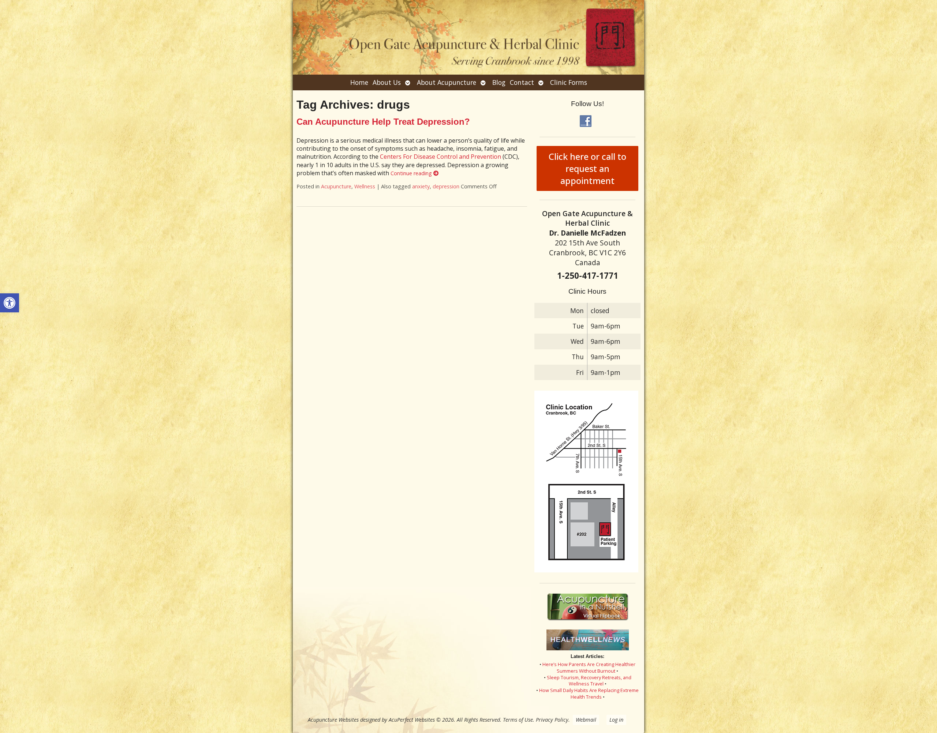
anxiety (421, 186)
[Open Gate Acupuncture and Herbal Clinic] (468, 37)
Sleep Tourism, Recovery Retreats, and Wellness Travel (589, 680)
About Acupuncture (446, 82)
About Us (387, 82)
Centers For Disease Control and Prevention (440, 157)
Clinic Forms (568, 82)
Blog (498, 82)
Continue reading (412, 173)
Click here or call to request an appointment (587, 168)
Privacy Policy (552, 719)
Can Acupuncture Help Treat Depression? (383, 122)
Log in (616, 719)
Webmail (586, 719)
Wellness (364, 186)
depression (446, 186)
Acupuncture (336, 186)
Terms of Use (518, 719)
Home (359, 82)
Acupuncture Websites (333, 719)
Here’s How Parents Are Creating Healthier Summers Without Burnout (588, 667)
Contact (522, 82)
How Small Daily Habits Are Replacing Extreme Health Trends (589, 693)
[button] (9, 302)
